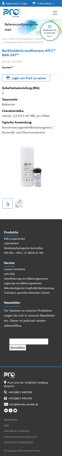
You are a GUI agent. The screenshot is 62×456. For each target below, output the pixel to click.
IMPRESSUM (10, 419)
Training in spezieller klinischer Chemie (27, 292)
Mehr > (50, 36)
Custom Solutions (14, 269)
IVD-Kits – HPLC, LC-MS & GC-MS (23, 252)
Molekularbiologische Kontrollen (23, 248)
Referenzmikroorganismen (21, 38)
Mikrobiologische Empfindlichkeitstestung (29, 288)
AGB (6, 425)
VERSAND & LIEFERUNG (16, 430)
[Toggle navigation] (55, 13)
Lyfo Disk (9, 273)
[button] (42, 3)
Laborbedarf (11, 243)
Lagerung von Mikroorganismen (23, 283)
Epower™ (40, 38)
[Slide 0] (7, 203)
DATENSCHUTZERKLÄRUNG (18, 442)
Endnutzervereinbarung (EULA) (20, 436)
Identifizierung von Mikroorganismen (26, 278)
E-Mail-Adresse (20, 336)
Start (4, 38)
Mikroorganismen (14, 238)
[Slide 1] (19, 203)
